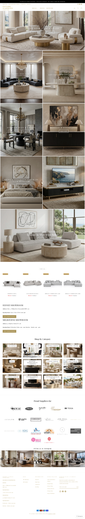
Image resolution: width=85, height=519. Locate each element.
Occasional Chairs (46, 32)
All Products (25, 482)
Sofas (34, 32)
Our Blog (37, 486)
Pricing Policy (50, 490)
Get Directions (9, 316)
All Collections (26, 479)
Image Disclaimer (51, 493)
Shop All (34, 8)
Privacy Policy (50, 486)
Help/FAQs (5, 4)
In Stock (42, 8)
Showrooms (49, 8)
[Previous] (2, 459)
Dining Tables (15, 131)
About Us (28, 4)
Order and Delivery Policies (14, 4)
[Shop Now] (21, 77)
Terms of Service (50, 488)
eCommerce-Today (51, 513)
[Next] (83, 459)
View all (42, 268)
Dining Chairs (28, 131)
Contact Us (23, 4)
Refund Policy (50, 483)
